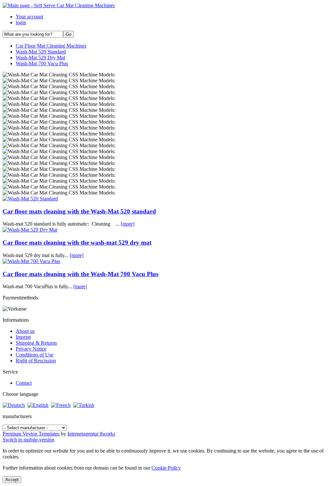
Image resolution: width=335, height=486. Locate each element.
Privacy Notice (31, 349)
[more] (127, 224)
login (21, 22)
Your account (29, 16)
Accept (12, 479)
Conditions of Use (34, 354)
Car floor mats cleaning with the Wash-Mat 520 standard (79, 211)
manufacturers (17, 416)
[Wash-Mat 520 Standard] (30, 198)
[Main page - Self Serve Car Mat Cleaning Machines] (59, 5)
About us (25, 331)
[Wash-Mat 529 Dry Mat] (30, 230)
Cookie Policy (166, 468)
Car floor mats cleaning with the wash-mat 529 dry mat (77, 242)
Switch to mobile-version (28, 439)
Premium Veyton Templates (31, 433)
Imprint (23, 337)
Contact (24, 383)
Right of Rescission (36, 360)
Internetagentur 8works (91, 433)
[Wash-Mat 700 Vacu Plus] (31, 261)
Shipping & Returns (36, 343)
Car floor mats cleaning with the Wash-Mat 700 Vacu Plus (80, 274)
